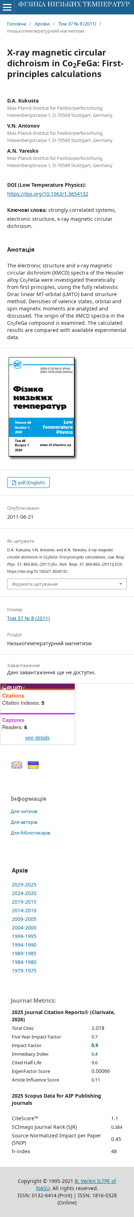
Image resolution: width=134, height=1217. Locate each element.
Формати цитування (35, 584)
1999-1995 (24, 936)
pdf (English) (31, 482)
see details (37, 737)
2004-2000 (24, 927)
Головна (16, 23)
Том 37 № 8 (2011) (77, 23)
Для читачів (24, 811)
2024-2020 (24, 893)
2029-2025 (24, 884)
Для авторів (24, 822)
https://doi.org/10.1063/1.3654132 (47, 193)
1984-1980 (24, 962)
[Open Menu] (7, 7)
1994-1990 (24, 944)
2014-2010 (24, 910)
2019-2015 (24, 901)
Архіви (42, 23)
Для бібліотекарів (30, 832)
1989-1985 (24, 953)
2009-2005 (24, 919)
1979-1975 (24, 970)
